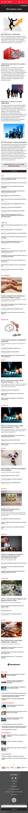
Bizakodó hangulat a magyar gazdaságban (14, 142)
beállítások (20, 791)
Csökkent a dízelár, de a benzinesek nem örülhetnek (12, 269)
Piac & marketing (6, 732)
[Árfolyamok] (22, 2)
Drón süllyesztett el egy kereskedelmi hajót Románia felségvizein (12, 187)
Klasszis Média (14, 794)
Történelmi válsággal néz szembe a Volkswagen (11, 479)
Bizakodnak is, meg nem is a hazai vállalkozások (11, 102)
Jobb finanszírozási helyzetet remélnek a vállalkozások (13, 64)
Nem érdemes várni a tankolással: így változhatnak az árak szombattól (13, 237)
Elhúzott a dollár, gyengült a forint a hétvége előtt (11, 229)
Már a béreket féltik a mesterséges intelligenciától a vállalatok (11, 641)
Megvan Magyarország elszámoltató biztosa (11, 195)
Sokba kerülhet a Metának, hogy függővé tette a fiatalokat (13, 469)
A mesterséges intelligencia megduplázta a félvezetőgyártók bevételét (16, 687)
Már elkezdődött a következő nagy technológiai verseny (14, 693)
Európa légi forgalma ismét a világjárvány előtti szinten (13, 203)
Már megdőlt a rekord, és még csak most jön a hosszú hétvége (13, 313)
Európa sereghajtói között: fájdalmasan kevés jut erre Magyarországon (13, 296)
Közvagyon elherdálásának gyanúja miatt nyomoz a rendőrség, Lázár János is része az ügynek (12, 242)
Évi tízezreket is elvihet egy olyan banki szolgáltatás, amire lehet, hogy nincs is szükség (13, 305)
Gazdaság (4, 534)
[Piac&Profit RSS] (15, 778)
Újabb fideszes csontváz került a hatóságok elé (11, 207)
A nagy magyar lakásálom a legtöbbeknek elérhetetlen (13, 210)
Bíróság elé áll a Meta (6, 754)
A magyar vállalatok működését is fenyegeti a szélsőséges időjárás (13, 523)
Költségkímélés (5, 275)
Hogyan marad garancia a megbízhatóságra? (11, 482)
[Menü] (2, 2)
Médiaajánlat (14, 786)
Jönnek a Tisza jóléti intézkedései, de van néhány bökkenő (13, 233)
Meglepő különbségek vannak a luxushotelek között (10, 510)
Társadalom (4, 578)
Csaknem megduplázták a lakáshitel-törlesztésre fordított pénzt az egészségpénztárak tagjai (13, 179)
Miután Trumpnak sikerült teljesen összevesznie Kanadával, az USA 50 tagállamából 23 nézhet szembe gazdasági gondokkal (12, 215)
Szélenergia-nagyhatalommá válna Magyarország (12, 308)
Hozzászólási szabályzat (14, 789)
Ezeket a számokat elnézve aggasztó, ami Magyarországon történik (13, 599)
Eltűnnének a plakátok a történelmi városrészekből (13, 756)
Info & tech (4, 672)
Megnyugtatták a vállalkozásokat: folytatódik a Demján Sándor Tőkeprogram (13, 356)
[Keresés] (26, 2)
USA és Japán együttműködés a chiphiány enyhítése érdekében (16, 675)
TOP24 (4, 222)
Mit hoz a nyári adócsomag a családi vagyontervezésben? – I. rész (14, 200)
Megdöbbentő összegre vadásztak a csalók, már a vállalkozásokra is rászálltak (12, 648)
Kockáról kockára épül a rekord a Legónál (10, 475)
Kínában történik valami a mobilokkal (15, 741)
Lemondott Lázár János (6, 610)
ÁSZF (14, 783)
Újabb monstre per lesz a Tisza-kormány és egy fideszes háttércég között (13, 444)
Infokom (3, 620)
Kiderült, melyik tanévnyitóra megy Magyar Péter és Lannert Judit (14, 225)
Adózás (3, 360)
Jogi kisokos (4, 405)
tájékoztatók (14, 791)
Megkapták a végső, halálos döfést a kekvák (10, 440)
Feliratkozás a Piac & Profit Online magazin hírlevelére (14, 804)
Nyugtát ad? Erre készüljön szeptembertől (10, 390)
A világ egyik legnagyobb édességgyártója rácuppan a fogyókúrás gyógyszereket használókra (13, 696)
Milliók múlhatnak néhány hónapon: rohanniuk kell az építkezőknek (12, 394)
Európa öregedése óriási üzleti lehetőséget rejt (11, 613)
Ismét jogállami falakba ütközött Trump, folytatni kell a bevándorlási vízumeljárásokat (13, 436)
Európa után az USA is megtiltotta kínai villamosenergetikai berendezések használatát (15, 681)
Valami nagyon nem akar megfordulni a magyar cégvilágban (15, 706)
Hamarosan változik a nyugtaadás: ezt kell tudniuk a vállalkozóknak (12, 399)
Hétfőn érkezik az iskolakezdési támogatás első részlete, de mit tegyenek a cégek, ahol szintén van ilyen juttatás (14, 727)
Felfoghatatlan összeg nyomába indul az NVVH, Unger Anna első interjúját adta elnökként (14, 256)
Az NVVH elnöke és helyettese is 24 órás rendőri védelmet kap (13, 265)
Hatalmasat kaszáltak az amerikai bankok (10, 351)
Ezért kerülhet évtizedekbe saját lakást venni (10, 348)
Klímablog (4, 488)
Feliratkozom (14, 171)
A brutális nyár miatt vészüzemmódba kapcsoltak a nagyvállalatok (15, 718)
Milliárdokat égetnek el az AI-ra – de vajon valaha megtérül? (11, 657)
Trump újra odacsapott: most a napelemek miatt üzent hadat (13, 527)
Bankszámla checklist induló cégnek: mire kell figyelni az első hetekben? (17, 712)
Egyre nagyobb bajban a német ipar (9, 729)
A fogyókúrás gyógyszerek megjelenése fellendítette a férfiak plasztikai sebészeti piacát (13, 191)
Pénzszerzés (4, 319)
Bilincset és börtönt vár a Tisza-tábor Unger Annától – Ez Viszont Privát (13, 261)
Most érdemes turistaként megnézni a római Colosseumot (14, 182)
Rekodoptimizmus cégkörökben (11, 34)
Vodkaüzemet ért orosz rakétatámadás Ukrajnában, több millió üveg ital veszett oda (13, 251)
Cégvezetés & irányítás (7, 703)
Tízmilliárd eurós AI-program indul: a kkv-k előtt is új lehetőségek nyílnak (12, 652)
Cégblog (3, 448)
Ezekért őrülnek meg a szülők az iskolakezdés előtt (17, 748)
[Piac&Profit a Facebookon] (12, 778)
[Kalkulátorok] (19, 2)
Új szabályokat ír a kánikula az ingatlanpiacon (11, 518)
